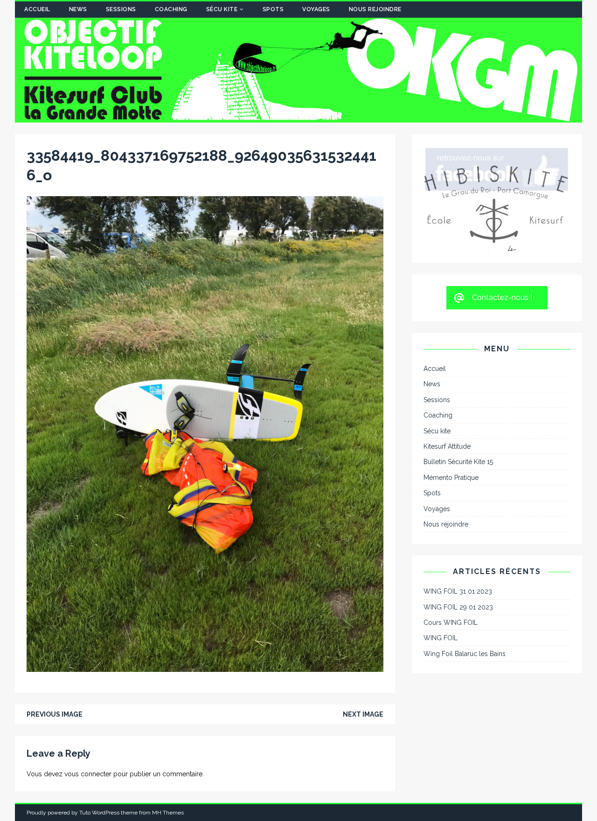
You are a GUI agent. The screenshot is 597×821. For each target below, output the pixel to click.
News (78, 9)
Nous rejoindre (375, 9)
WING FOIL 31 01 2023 (457, 532)
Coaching (171, 9)
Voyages (316, 9)
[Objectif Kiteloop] (298, 117)
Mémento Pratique (451, 419)
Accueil (37, 9)
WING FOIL (440, 579)
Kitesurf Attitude (447, 387)
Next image (363, 714)
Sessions (121, 9)
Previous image (55, 714)
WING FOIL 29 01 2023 (458, 548)
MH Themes (168, 812)
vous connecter (87, 774)
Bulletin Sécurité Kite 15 (458, 403)
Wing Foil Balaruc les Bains (464, 595)
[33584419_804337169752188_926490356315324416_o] (205, 666)
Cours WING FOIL (450, 564)
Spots (273, 9)
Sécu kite (222, 9)
